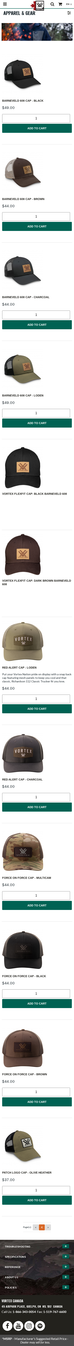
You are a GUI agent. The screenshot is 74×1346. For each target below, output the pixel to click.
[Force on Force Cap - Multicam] (37, 851)
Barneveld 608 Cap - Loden (22, 395)
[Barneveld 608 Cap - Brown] (37, 172)
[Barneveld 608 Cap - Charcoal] (37, 271)
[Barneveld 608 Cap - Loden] (37, 369)
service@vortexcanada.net (53, 1315)
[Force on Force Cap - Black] (37, 950)
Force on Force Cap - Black (24, 976)
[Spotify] (40, 1326)
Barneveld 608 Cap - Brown (23, 199)
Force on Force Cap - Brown (24, 1074)
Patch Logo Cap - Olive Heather (27, 1172)
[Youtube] (18, 1326)
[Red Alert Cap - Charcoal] (37, 753)
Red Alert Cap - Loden (19, 667)
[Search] (52, 4)
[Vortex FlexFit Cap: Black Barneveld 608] (37, 467)
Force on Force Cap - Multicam (26, 877)
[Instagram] (29, 1326)
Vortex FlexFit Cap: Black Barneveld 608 (34, 493)
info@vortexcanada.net (17, 1315)
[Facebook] (7, 1326)
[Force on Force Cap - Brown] (37, 1048)
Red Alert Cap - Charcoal (22, 779)
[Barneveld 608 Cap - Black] (37, 74)
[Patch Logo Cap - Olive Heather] (37, 1146)
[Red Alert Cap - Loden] (37, 641)
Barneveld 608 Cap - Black (22, 100)
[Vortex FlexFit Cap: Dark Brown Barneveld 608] (37, 554)
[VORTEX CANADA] (37, 5)
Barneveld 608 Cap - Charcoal (26, 297)
